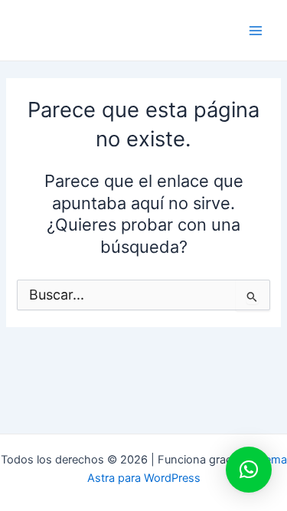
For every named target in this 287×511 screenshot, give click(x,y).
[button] (249, 470)
